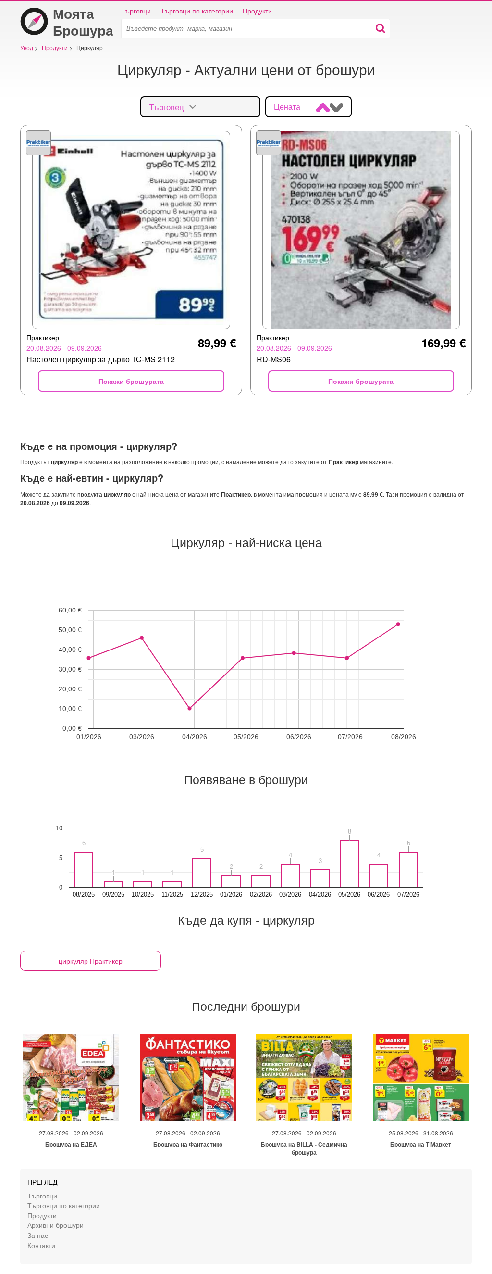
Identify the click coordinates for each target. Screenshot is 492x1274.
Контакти (41, 1245)
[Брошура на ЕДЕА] (71, 1077)
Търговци (136, 10)
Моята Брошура (83, 21)
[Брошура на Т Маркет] (421, 1077)
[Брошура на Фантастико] (188, 1077)
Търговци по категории (196, 10)
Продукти (257, 10)
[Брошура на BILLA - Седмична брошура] (304, 1077)
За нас (37, 1235)
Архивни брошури (55, 1225)
